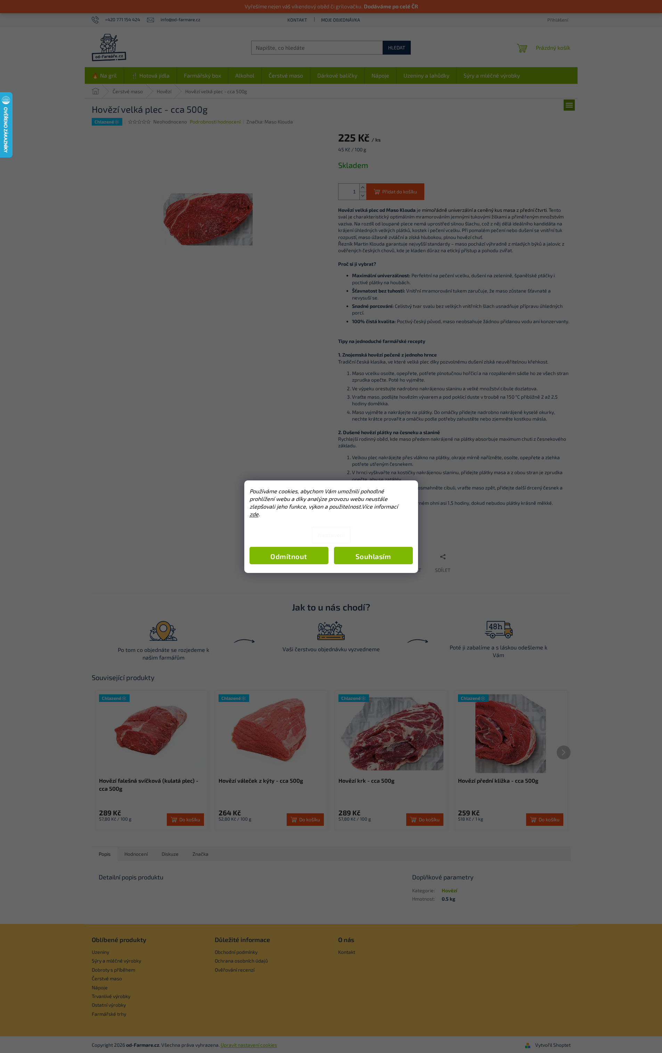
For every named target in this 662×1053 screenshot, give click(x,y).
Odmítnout (288, 556)
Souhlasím (373, 556)
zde (254, 514)
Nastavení (331, 535)
